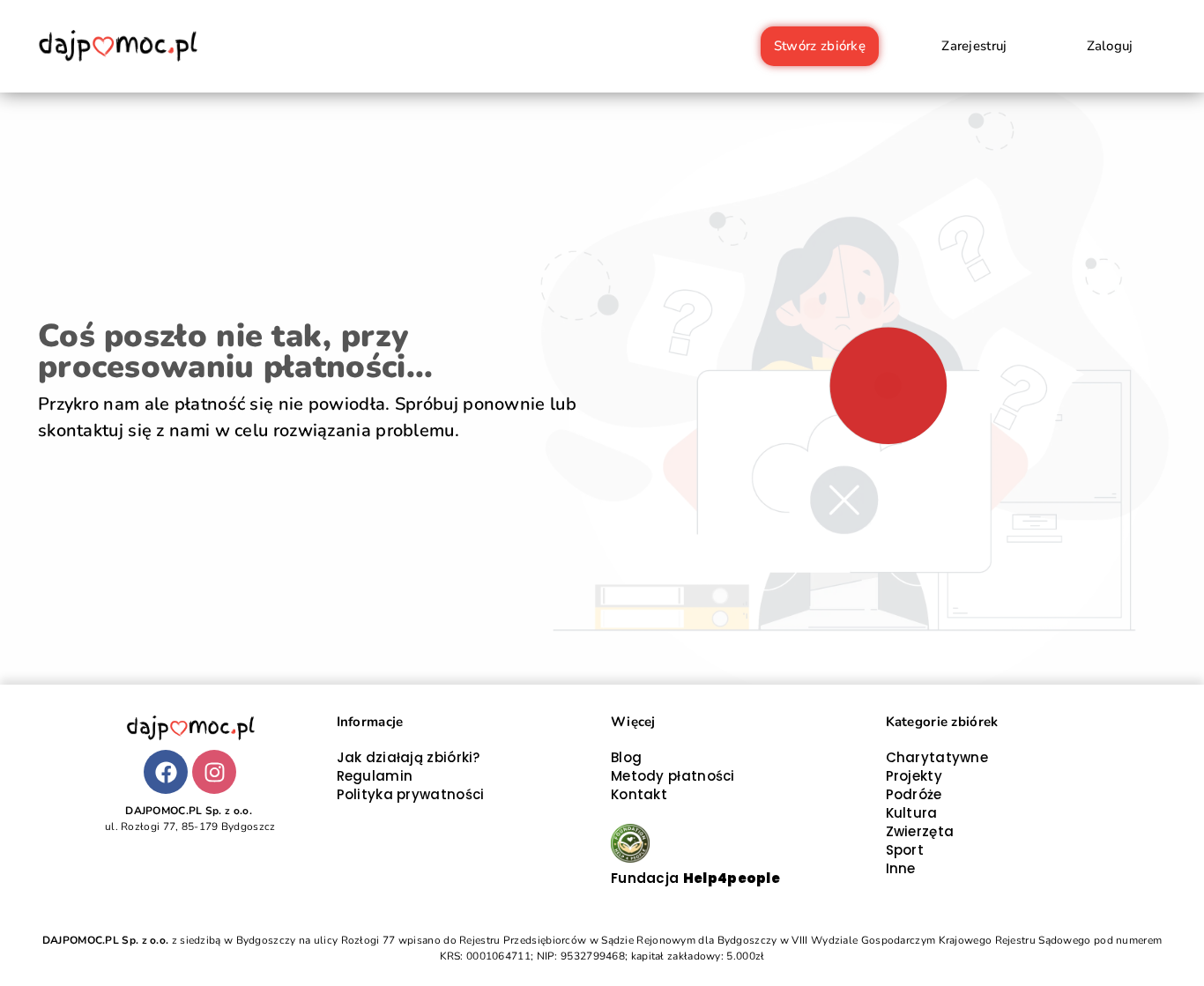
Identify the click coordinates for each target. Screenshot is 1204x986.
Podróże (914, 794)
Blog (626, 757)
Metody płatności (673, 776)
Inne (901, 868)
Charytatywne (937, 757)
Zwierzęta (920, 831)
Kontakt (639, 794)
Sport (905, 850)
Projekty (914, 776)
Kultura (912, 813)
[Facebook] (166, 772)
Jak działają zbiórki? (408, 757)
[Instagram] (214, 772)
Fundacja (695, 878)
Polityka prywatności (411, 794)
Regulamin (375, 776)
